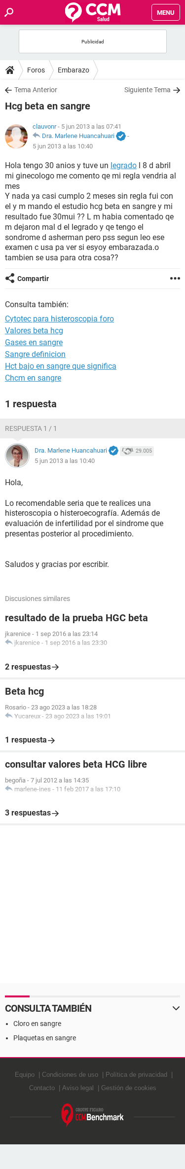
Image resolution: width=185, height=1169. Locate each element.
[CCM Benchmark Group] (92, 1115)
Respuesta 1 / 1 (31, 428)
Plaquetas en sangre (44, 1038)
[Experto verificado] (121, 136)
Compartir (33, 279)
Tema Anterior (35, 90)
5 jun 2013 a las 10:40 (63, 146)
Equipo (25, 1074)
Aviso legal (78, 1088)
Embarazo (73, 70)
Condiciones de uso (70, 1074)
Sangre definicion (35, 354)
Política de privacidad (136, 1074)
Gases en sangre (34, 342)
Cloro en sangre (37, 1023)
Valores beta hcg (34, 330)
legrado (124, 165)
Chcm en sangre (33, 378)
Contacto (42, 1088)
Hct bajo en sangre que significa (60, 366)
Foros (36, 70)
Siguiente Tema (147, 90)
